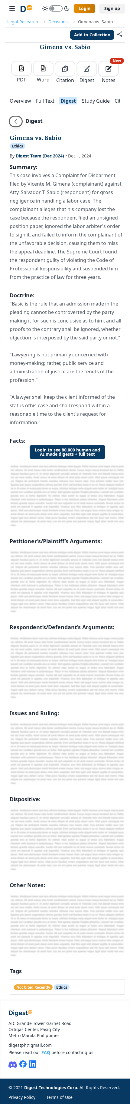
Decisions (58, 22)
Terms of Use (59, 1097)
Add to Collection (92, 35)
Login (84, 8)
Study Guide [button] (96, 101)
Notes (110, 72)
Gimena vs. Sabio (65, 47)
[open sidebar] (12, 8)
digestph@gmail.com (30, 1045)
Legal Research (22, 22)
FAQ (45, 1052)
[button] (119, 35)
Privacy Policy (21, 1097)
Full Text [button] (45, 101)
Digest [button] (68, 101)
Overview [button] (20, 101)
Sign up (112, 8)
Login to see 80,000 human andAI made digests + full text (67, 452)
